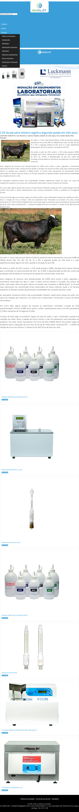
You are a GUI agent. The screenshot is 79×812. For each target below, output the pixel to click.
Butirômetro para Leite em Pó (11, 542)
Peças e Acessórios (7, 58)
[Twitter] (36, 801)
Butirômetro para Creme (9, 672)
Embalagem (5, 43)
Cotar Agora (5, 399)
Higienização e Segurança (9, 47)
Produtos (4, 32)
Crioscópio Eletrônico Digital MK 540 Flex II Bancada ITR (19, 730)
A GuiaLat (4, 24)
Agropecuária (6, 40)
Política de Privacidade (27, 799)
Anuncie (3, 28)
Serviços (4, 66)
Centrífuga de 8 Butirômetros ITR (12, 787)
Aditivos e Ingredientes (8, 36)
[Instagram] (40, 801)
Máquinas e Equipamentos (10, 54)
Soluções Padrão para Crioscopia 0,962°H (15, 615)
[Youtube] (44, 801)
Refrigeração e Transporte (10, 62)
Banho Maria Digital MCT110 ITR (12, 469)
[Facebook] (32, 801)
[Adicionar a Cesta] (8, 618)
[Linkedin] (48, 801)
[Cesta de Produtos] (0, 17)
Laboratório (5, 51)
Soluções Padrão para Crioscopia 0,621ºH (15, 397)
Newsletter (55, 799)
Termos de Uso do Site (43, 799)
